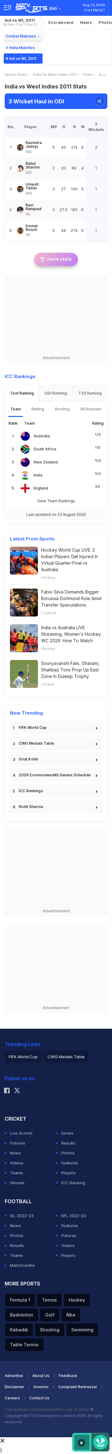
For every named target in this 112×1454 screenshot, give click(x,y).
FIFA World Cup (33, 727)
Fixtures (17, 1142)
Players (68, 1172)
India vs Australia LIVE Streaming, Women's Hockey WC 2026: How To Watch (71, 634)
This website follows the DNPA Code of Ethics (47, 1409)
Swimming (82, 1329)
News (86, 22)
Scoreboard (60, 22)
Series (67, 1133)
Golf (49, 1314)
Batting (37, 409)
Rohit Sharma (31, 806)
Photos (68, 1152)
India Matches (22, 47)
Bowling (62, 409)
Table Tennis (24, 1344)
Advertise (14, 1375)
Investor (41, 1386)
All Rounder (91, 409)
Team (15, 409)
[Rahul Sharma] (20, 168)
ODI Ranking (55, 393)
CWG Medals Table (36, 743)
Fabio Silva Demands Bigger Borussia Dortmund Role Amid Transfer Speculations (71, 598)
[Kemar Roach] (20, 230)
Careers (12, 1398)
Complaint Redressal (77, 1386)
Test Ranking (22, 393)
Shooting (49, 1329)
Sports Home (16, 74)
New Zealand (46, 462)
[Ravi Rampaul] (20, 209)
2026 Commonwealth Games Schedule (55, 775)
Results (68, 1142)
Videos (16, 1162)
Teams (16, 1172)
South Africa (45, 449)
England (41, 488)
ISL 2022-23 (22, 1215)
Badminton (21, 1314)
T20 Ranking (90, 393)
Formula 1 (20, 1300)
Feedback (68, 1375)
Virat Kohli (28, 759)
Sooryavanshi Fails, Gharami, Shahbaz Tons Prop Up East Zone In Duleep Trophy (70, 670)
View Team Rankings (56, 501)
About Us (40, 1375)
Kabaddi (19, 1329)
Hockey (48, 577)
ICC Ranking (73, 1182)
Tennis (49, 1300)
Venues (17, 1182)
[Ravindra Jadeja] (20, 147)
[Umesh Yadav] (20, 189)
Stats (87, 74)
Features (69, 1162)
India (38, 475)
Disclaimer (14, 1386)
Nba (70, 1314)
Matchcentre (22, 1265)
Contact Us (39, 1398)
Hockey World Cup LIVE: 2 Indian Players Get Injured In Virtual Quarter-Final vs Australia (69, 559)
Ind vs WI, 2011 (19, 22)
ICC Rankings (31, 790)
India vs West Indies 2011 (55, 74)
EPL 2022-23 (73, 1215)
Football (48, 613)
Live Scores (21, 1133)
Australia (42, 436)
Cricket (47, 684)
